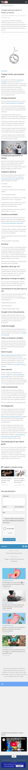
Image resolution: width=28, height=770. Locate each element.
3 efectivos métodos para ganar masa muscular (6, 480)
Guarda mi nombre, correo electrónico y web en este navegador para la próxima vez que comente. (13, 520)
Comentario (6, 496)
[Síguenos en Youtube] (26, 546)
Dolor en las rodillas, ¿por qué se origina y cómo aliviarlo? (19, 480)
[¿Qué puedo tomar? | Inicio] (5, 2)
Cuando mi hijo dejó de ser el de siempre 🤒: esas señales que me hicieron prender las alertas (13, 629)
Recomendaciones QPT (7, 5)
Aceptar (19, 766)
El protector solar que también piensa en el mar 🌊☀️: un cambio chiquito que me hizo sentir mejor (13, 651)
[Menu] (26, 2)
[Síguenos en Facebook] (23, 546)
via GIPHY (3, 71)
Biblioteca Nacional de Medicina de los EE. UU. (12, 416)
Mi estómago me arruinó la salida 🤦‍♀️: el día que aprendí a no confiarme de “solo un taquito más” (13, 584)
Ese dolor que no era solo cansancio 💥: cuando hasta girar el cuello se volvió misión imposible (13, 606)
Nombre (5, 507)
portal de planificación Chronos (13, 103)
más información (10, 766)
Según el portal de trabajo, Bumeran (9, 355)
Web (4, 512)
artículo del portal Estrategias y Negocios (12, 223)
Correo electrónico (19, 507)
